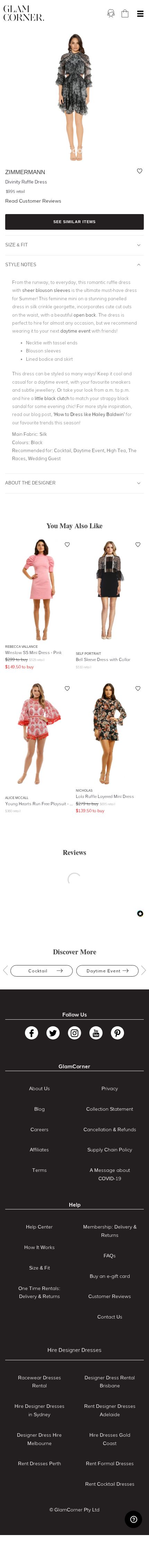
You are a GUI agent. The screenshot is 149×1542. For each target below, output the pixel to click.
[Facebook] (31, 1032)
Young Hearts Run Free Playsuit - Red (39, 803)
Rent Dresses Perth (39, 1463)
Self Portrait (88, 653)
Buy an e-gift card (110, 1276)
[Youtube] (96, 1032)
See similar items (74, 221)
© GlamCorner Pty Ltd (74, 1510)
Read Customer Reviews (33, 201)
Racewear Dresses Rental (39, 1381)
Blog (39, 1109)
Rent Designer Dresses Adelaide (109, 1410)
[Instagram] (74, 1032)
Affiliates (39, 1150)
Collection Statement (109, 1109)
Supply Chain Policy (109, 1150)
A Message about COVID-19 (110, 1174)
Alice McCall (16, 798)
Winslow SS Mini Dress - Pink (33, 652)
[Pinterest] (117, 1032)
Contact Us (109, 1317)
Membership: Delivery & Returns (110, 1231)
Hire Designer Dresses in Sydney (39, 1410)
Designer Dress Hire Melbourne (39, 1439)
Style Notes (20, 264)
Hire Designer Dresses (74, 1350)
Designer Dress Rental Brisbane (110, 1381)
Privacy (110, 1088)
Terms (39, 1170)
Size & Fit (16, 244)
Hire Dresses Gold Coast (109, 1439)
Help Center (39, 1227)
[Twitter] (53, 1032)
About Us (39, 1088)
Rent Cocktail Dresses (109, 1484)
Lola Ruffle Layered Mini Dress (105, 796)
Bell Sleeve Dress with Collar (103, 659)
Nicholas (84, 790)
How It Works (39, 1247)
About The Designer (30, 483)
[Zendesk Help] (133, 1519)
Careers (39, 1129)
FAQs (110, 1256)
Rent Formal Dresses (110, 1463)
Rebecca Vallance (21, 646)
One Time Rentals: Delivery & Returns (39, 1292)
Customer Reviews (109, 1296)
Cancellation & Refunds (110, 1129)
